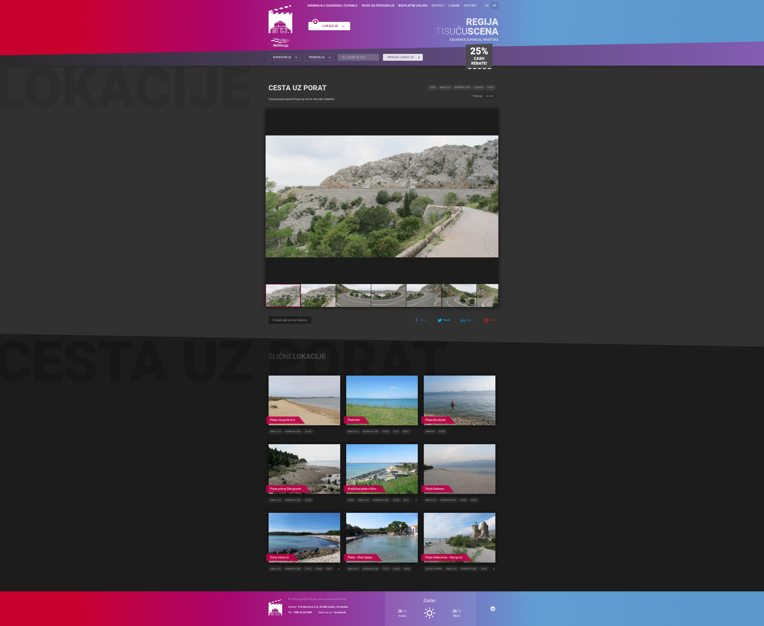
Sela (396, 431)
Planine (478, 87)
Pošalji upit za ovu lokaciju (290, 320)
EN (486, 5)
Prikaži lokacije (401, 57)
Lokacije (331, 26)
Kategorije (282, 57)
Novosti (438, 5)
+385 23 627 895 (302, 612)
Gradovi (430, 431)
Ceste (433, 87)
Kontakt (470, 5)
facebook (340, 612)
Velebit (490, 96)
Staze (406, 431)
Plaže (490, 87)
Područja (317, 57)
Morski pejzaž (462, 87)
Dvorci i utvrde (434, 569)
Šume (407, 569)
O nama (454, 5)
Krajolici (445, 87)
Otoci (308, 569)
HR (494, 5)
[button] (495, 112)
